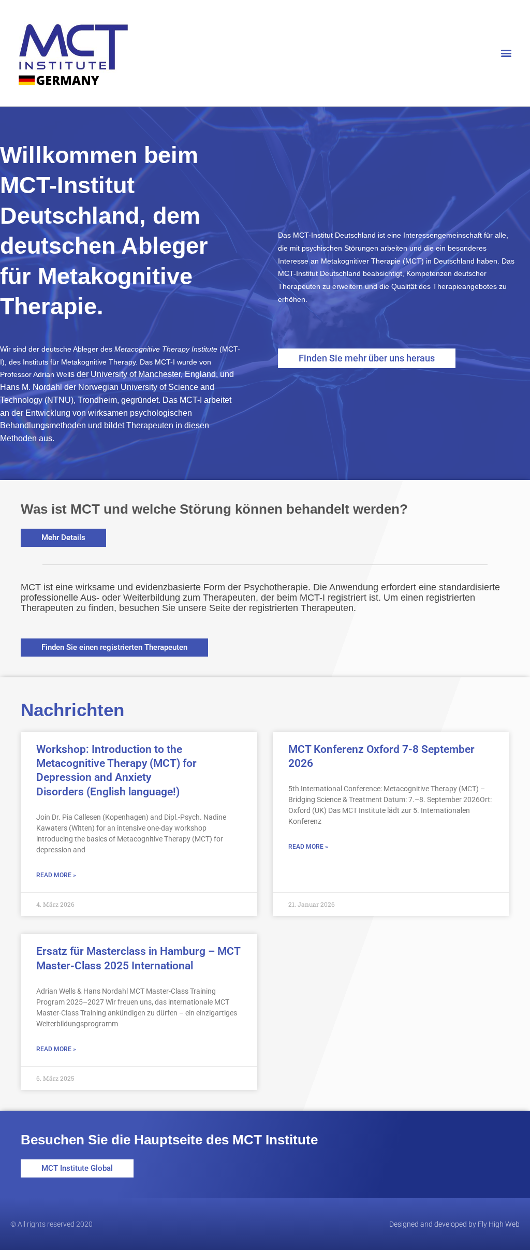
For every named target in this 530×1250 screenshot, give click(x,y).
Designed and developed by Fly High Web (454, 1224)
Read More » (56, 875)
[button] (505, 53)
